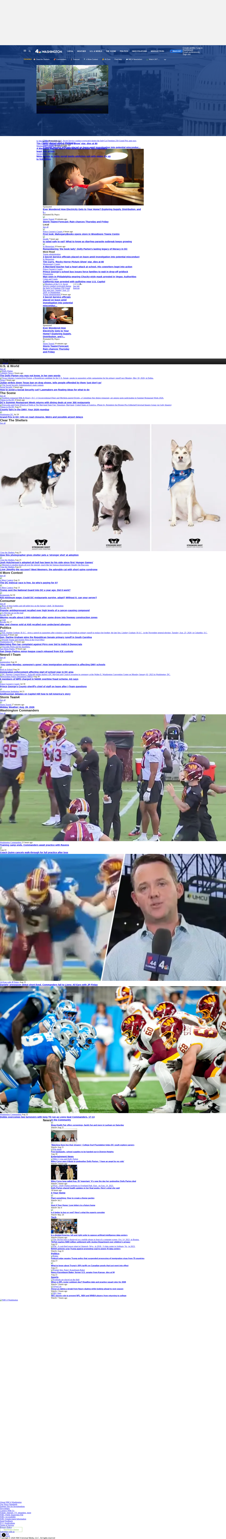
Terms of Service (7, 1525)
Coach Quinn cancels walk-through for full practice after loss (34, 852)
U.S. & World (96, 51)
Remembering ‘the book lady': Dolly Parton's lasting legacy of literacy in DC (85, 249)
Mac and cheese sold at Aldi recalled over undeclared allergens (35, 624)
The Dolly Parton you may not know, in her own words (30, 375)
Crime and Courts (50, 279)
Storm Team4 (49, 219)
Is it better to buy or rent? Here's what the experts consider (78, 1212)
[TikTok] (73, 1450)
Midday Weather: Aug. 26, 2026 (17, 707)
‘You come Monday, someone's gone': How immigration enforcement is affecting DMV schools (52, 664)
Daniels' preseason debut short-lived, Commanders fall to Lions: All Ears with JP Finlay (49, 984)
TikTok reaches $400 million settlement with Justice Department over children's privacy (90, 1242)
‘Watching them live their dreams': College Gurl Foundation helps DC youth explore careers (92, 1145)
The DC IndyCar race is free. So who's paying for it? (29, 582)
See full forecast (76, 287)
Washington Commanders (11, 842)
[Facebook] (73, 1350)
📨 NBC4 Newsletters (134, 59)
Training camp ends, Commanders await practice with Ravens (34, 845)
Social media (42, 154)
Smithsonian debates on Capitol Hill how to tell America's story (35, 694)
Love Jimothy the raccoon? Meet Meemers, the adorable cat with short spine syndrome (48, 569)
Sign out (186, 54)
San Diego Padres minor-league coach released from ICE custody (36, 651)
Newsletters (157, 51)
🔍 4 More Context (91, 59)
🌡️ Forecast (75, 59)
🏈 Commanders (60, 59)
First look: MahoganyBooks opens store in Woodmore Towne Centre (81, 234)
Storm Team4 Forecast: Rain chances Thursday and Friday (76, 221)
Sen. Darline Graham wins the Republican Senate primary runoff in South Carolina (46, 637)
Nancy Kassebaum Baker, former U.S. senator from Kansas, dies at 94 (83, 1272)
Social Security (6, 387)
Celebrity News (6, 373)
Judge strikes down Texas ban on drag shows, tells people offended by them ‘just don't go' (51, 382)
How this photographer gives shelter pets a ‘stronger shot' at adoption (39, 555)
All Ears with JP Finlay (9, 982)
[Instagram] (73, 1400)
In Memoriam (42, 141)
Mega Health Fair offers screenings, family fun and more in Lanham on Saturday (87, 1125)
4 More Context (6, 580)
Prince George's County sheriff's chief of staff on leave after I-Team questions (43, 686)
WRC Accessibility (8, 1517)
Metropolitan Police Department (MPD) (16, 676)
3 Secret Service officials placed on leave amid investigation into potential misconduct (91, 257)
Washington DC (7, 414)
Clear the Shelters (7, 552)
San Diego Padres (7, 649)
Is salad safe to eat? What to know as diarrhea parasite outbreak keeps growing (87, 241)
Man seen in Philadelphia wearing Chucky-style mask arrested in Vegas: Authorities (89, 276)
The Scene (111, 51)
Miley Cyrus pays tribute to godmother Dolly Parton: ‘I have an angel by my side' (87, 1161)
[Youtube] (73, 1500)
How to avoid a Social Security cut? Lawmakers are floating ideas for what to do (44, 389)
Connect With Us (7, 1510)
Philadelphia (48, 274)
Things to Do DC (7, 400)
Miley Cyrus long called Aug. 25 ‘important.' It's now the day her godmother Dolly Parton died (93, 1181)
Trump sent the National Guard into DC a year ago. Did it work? (35, 590)
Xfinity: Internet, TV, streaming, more (15, 1513)
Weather (81, 51)
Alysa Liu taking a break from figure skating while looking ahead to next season (87, 1289)
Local (70, 51)
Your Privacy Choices (11, 1530)
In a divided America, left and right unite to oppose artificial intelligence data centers (89, 1235)
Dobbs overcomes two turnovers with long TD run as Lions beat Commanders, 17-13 (47, 1117)
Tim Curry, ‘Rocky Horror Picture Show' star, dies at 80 (66, 143)
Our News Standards (8, 1504)
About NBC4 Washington (11, 1502)
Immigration (5, 662)
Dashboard (188, 50)
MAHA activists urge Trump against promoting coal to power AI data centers (85, 1249)
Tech (53, 1217)
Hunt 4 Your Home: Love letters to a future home (73, 1205)
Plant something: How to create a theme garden (72, 1198)
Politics (124, 51)
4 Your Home (58, 1193)
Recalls (3, 608)
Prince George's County (53, 231)
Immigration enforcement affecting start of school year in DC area (36, 672)
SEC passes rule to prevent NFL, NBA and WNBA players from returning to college (88, 1295)
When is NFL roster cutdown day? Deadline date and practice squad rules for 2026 (88, 1282)
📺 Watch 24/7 (152, 59)
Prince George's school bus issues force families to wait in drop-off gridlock (85, 271)
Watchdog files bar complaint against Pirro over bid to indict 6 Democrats (41, 644)
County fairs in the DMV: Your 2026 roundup (24, 409)
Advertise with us (7, 1532)
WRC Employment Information (13, 1519)
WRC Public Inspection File (11, 1515)
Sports (54, 1277)
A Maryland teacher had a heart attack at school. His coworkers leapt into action (87, 266)
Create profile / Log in (193, 48)
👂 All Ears (106, 59)
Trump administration (52, 254)
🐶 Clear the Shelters (41, 59)
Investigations (139, 51)
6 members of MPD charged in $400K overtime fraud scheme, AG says (39, 679)
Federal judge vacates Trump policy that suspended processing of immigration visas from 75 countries (97, 1258)
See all (45, 227)
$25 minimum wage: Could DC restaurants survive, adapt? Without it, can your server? (48, 597)
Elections (4, 635)
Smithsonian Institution (9, 691)
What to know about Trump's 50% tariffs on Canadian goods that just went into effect (89, 1265)
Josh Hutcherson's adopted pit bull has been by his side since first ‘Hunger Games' (46, 562)
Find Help (118, 59)
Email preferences (191, 52)
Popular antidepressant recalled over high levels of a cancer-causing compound (45, 610)
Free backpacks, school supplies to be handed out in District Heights (82, 1152)
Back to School (6, 669)
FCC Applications (7, 1523)
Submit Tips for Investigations (12, 1506)
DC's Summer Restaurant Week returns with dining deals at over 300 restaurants (45, 402)
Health (46, 239)
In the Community (61, 1120)
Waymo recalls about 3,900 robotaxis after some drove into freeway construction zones (48, 617)
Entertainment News (62, 1156)
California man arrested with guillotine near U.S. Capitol (74, 281)
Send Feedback (6, 1521)
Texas (2, 380)
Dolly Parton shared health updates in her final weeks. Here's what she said (85, 1188)
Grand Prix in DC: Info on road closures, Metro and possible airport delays (41, 417)
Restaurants (5, 595)
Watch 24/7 (176, 51)
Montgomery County (45, 146)
